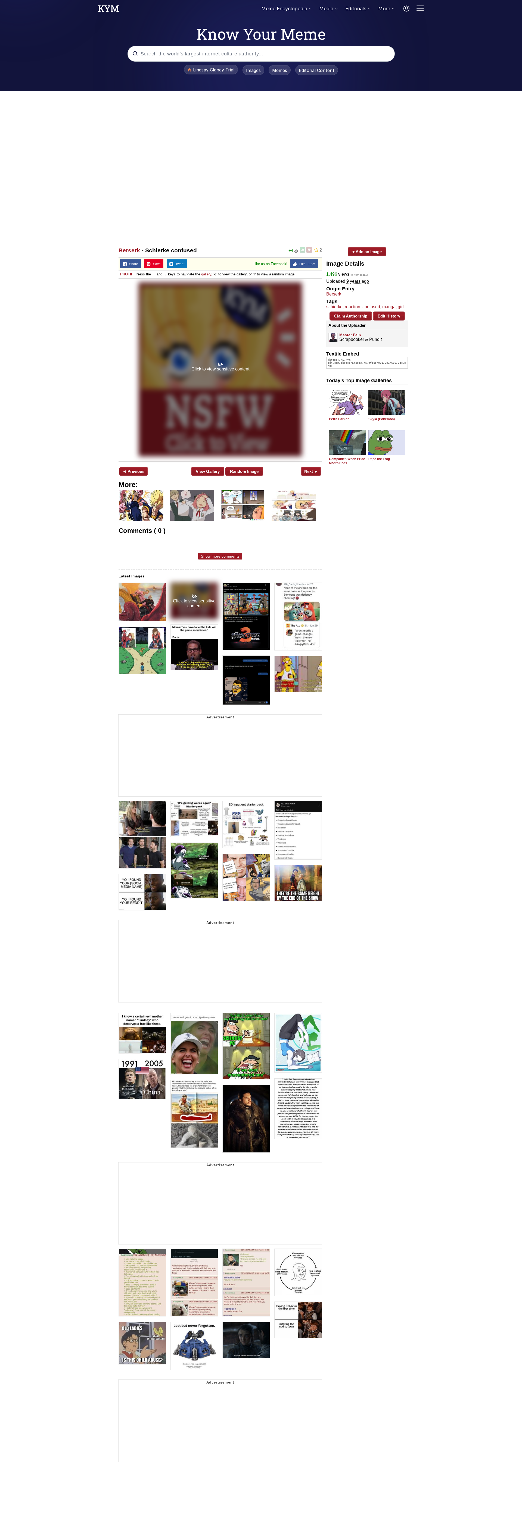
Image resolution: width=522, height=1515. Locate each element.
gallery (206, 274)
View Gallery (208, 471)
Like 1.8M (306, 264)
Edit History (389, 316)
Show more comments (220, 556)
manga (389, 306)
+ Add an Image (367, 251)
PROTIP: (127, 274)
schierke (334, 306)
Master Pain (350, 335)
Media (326, 8)
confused (371, 306)
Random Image (244, 471)
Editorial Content (316, 70)
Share (132, 264)
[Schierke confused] (220, 369)
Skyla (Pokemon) (381, 419)
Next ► (311, 471)
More (384, 8)
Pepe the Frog (379, 459)
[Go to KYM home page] (108, 10)
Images (253, 70)
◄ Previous (133, 471)
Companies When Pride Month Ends (347, 461)
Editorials (356, 8)
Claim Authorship (350, 316)
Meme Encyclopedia (284, 8)
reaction (352, 306)
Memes (279, 70)
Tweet (178, 264)
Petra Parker (339, 419)
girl (401, 306)
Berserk (129, 250)
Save (156, 264)
